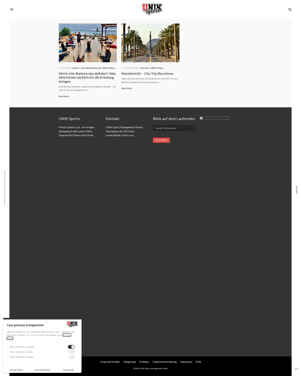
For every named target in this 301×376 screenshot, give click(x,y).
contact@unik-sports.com (120, 135)
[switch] (71, 347)
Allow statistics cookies (21, 351)
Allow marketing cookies (22, 356)
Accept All (68, 369)
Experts (75, 68)
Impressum (186, 361)
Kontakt (297, 190)
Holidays (144, 361)
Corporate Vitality (110, 361)
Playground (129, 361)
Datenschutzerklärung (165, 361)
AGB (198, 361)
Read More (64, 96)
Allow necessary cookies (22, 346)
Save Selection (42, 369)
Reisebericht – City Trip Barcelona (147, 73)
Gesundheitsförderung (90, 68)
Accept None (16, 369)
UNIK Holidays (108, 68)
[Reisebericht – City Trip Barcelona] (150, 43)
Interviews (145, 68)
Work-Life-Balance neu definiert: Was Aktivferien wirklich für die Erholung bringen (87, 77)
